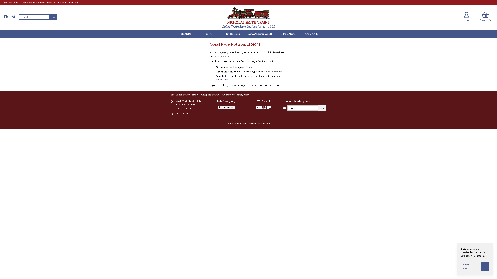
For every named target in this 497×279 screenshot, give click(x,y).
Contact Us (62, 2)
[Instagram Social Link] (13, 17)
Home (249, 67)
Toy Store (311, 34)
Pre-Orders (232, 34)
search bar (221, 79)
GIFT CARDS (287, 34)
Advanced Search (260, 34)
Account (466, 20)
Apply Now (74, 2)
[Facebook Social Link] (6, 17)
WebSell (266, 123)
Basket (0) (485, 20)
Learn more (466, 266)
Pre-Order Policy (11, 2)
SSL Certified (227, 107)
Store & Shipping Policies (33, 2)
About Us (51, 2)
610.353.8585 (183, 113)
